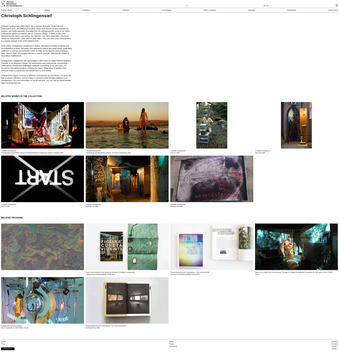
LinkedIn (334, 349)
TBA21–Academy (209, 10)
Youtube (334, 346)
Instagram (335, 341)
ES (267, 6)
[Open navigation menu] (336, 7)
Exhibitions (86, 10)
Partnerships (291, 10)
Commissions (166, 10)
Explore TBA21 (6, 10)
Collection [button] (126, 10)
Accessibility (173, 346)
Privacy (171, 344)
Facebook (335, 344)
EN (265, 6)
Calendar (47, 10)
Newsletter (7, 348)
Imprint (171, 341)
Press (3, 344)
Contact (3, 341)
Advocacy (251, 10)
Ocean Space (333, 10)
